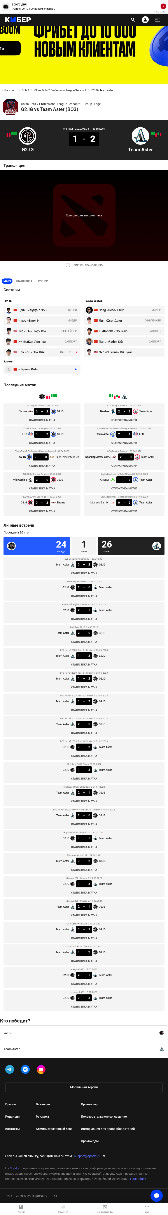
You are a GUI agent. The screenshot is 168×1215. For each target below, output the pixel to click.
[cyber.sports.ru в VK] (26, 1070)
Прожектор (89, 1104)
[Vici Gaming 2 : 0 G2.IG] (9, 135)
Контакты (12, 1129)
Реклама (42, 1116)
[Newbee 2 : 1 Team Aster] (160, 134)
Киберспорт (9, 90)
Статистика (24, 281)
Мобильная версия (84, 1087)
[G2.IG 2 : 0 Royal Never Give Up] (12, 133)
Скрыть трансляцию (88, 265)
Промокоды (90, 1141)
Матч (7, 281)
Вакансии (43, 1104)
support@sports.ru (87, 1156)
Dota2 (25, 90)
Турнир (43, 281)
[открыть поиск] (133, 19)
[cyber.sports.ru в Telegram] (10, 1070)
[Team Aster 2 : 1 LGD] (158, 133)
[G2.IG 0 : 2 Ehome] (7, 135)
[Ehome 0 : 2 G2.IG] (16, 133)
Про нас (11, 1104)
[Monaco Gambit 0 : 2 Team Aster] (152, 133)
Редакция (12, 1116)
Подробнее (138, 1179)
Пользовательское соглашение (104, 1116)
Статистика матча (42, 420)
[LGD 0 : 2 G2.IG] (14, 133)
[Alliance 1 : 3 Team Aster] (154, 133)
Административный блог (54, 1129)
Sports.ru (16, 1168)
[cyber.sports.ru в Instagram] (42, 1070)
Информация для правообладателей (108, 1129)
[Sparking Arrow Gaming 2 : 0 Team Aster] (156, 135)
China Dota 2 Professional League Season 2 (60, 90)
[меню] (157, 19)
